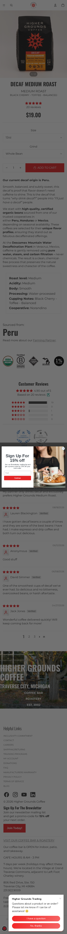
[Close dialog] (63, 448)
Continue (17, 478)
